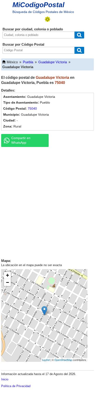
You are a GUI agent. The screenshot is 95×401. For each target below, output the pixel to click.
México (12, 62)
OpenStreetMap (63, 360)
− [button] (7, 282)
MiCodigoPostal (38, 5)
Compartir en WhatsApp (20, 140)
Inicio (4, 379)
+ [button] (7, 275)
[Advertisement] (47, 201)
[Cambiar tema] (47, 19)
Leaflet (46, 360)
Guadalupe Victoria (52, 62)
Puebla (28, 62)
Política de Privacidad (15, 386)
